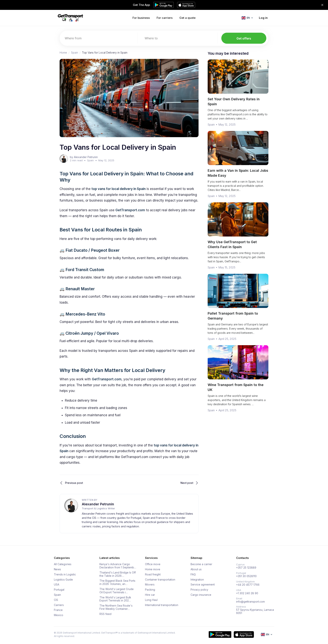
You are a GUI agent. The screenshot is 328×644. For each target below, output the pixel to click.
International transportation (161, 605)
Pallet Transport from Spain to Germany (233, 315)
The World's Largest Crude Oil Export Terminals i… (116, 591)
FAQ (193, 574)
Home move (152, 569)
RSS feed (105, 614)
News (57, 569)
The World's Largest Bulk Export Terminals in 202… (115, 599)
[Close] (322, 5)
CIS (56, 599)
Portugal (59, 589)
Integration (197, 579)
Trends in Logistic (65, 574)
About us (196, 569)
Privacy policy (199, 589)
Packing (150, 589)
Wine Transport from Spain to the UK (235, 387)
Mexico (58, 615)
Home (63, 52)
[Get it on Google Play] (220, 634)
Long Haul (151, 599)
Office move (152, 564)
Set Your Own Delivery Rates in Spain (234, 101)
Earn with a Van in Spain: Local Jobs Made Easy (238, 173)
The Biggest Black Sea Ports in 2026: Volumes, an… (117, 582)
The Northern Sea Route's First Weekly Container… (115, 607)
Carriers (59, 605)
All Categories (62, 564)
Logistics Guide (63, 579)
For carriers (165, 18)
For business (141, 18)
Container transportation (160, 579)
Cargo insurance (201, 594)
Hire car (150, 594)
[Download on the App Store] (244, 634)
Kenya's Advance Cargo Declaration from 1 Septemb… (117, 566)
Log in (263, 18)
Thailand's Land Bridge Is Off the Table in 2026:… (117, 574)
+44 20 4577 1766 (247, 584)
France (58, 610)
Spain (74, 52)
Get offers (244, 38)
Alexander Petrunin (98, 504)
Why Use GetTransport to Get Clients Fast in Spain (232, 244)
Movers (150, 584)
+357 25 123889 (246, 567)
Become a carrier (201, 564)
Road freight (153, 574)
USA (56, 584)
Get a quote (187, 18)
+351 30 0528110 (246, 576)
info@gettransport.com (250, 601)
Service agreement (203, 584)
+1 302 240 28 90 (247, 593)
